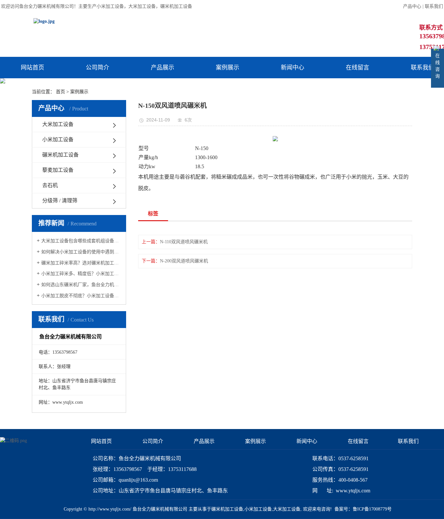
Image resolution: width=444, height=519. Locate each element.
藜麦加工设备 (57, 170)
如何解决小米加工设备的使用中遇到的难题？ (81, 251)
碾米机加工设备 (176, 6)
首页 (60, 91)
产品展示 (162, 67)
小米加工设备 (110, 6)
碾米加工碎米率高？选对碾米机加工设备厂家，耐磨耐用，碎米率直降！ (81, 262)
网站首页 (32, 67)
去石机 (50, 185)
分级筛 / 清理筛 (59, 200)
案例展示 (227, 67)
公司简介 (97, 67)
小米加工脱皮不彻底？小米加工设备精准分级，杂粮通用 (81, 295)
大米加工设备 (142, 6)
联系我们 (434, 6)
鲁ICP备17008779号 (372, 509)
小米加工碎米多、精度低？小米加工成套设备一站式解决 (81, 273)
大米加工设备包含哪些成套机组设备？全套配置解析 (81, 240)
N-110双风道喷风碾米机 (184, 241)
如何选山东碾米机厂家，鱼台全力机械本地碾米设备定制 (81, 284)
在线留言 (357, 67)
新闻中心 (292, 67)
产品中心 (412, 6)
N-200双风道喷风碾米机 (184, 261)
